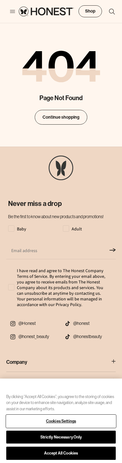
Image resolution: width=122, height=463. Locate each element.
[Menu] (9, 12)
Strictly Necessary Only (61, 437)
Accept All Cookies (61, 453)
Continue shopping (61, 117)
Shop (90, 11)
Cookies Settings (61, 421)
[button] (109, 12)
